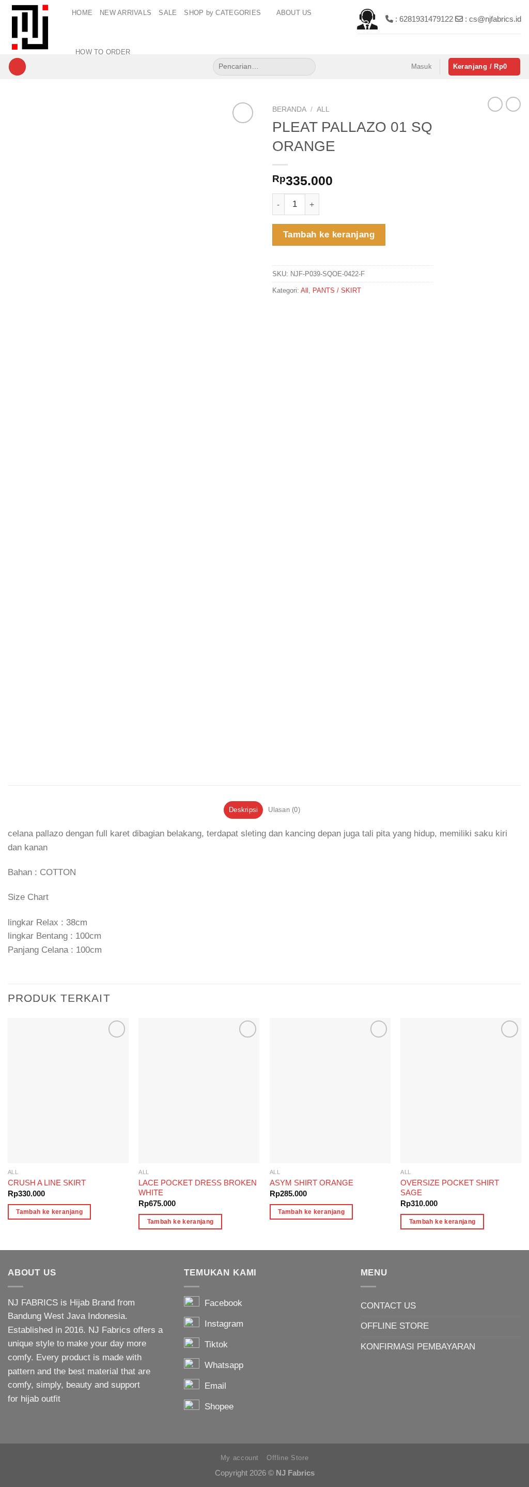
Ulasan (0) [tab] (284, 810)
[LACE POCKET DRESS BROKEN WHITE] (198, 1090)
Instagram (221, 1324)
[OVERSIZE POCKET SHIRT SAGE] (460, 1090)
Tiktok (213, 1344)
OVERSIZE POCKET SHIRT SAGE (449, 1187)
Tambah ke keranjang (329, 234)
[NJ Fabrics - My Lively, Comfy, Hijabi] (32, 27)
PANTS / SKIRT (337, 290)
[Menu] (17, 67)
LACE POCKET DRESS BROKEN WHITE (197, 1187)
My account (240, 1458)
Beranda (289, 109)
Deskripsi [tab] (243, 810)
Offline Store (287, 1458)
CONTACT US (388, 1306)
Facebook (220, 1303)
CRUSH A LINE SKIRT (47, 1182)
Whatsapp (221, 1365)
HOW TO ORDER (102, 52)
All (323, 109)
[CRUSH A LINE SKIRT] (68, 1090)
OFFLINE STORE (395, 1326)
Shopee (216, 1406)
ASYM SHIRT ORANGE (311, 1182)
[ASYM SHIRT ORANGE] (330, 1090)
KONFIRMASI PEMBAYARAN (418, 1346)
